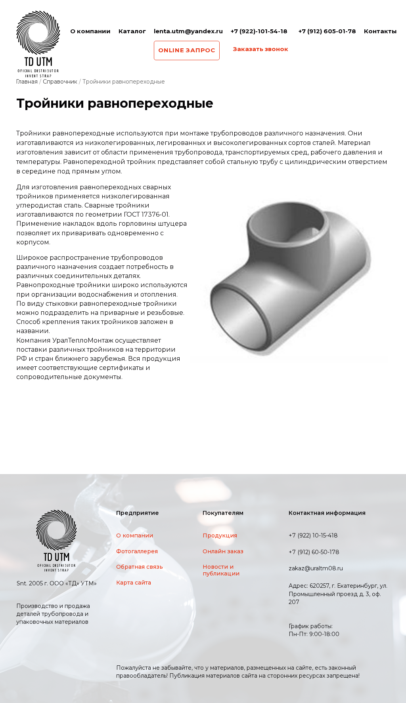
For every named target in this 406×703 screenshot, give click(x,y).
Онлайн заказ (223, 551)
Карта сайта (133, 582)
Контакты (380, 31)
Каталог (132, 31)
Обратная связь (139, 566)
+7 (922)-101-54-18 (259, 31)
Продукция (220, 535)
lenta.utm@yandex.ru (188, 31)
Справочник (60, 81)
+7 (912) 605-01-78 (327, 31)
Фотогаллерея (137, 551)
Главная (27, 81)
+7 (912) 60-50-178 (314, 552)
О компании (90, 31)
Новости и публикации (221, 570)
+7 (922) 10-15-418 (313, 535)
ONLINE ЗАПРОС (186, 50)
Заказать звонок (260, 49)
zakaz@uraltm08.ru (316, 568)
